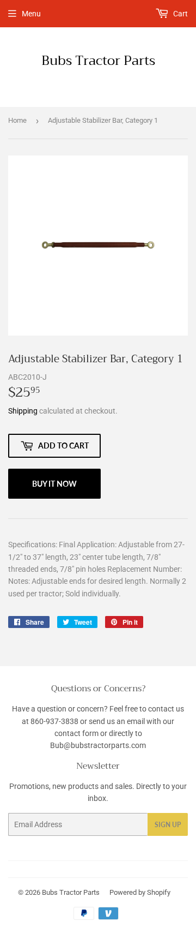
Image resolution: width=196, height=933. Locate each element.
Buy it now (54, 483)
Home (17, 120)
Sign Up (168, 825)
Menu (31, 13)
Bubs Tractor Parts (98, 61)
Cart (179, 13)
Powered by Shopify (139, 892)
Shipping (23, 410)
